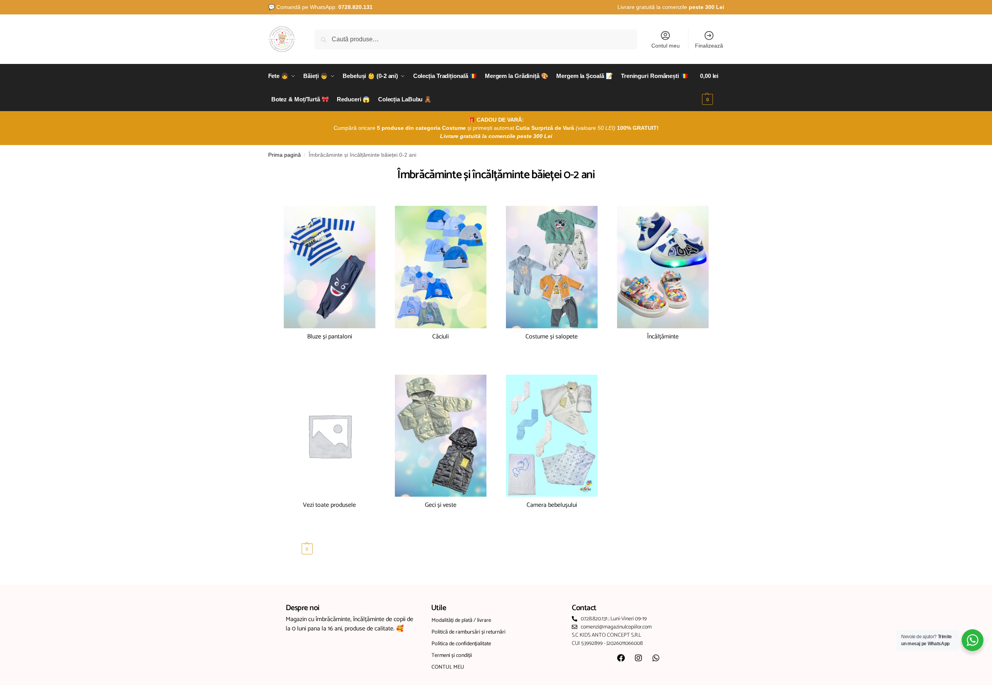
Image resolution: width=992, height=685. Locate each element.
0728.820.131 (355, 7)
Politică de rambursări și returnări (468, 632)
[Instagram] (638, 658)
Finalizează (709, 45)
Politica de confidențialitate (461, 643)
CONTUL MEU (447, 667)
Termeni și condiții (451, 655)
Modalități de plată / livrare (461, 620)
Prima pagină (284, 155)
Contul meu (665, 45)
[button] (712, 87)
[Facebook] (621, 658)
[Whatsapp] (656, 658)
